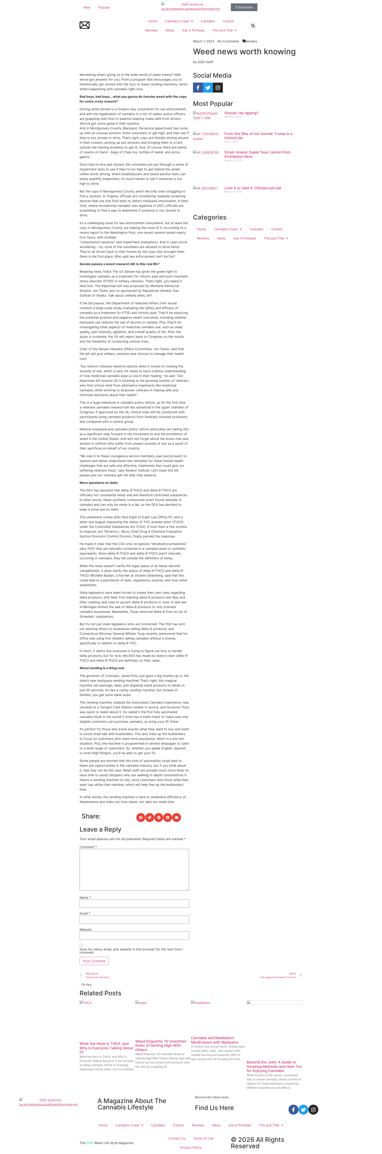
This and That (222, 30)
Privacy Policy (191, 1147)
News (170, 30)
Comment (88, 846)
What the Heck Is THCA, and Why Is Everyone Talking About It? (106, 1048)
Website (86, 929)
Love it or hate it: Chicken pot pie (252, 188)
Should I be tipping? (241, 113)
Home (152, 21)
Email (85, 913)
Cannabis (208, 21)
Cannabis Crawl (177, 21)
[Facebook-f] (198, 88)
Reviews (151, 30)
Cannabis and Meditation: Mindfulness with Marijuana (214, 1040)
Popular (104, 7)
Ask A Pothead (193, 30)
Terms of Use (203, 1138)
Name (85, 897)
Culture (228, 21)
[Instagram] (218, 88)
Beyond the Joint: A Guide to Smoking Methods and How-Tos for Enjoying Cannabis (274, 1066)
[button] (253, 25)
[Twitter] (208, 88)
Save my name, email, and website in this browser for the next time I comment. (131, 951)
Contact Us (176, 1138)
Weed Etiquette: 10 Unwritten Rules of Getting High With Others (160, 1045)
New (87, 7)
